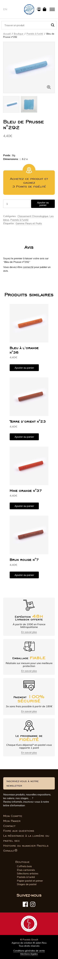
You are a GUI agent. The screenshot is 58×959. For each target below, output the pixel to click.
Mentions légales (29, 953)
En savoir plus (29, 632)
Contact (9, 826)
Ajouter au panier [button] (24, 367)
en (5, 9)
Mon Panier (11, 821)
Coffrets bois (24, 866)
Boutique (19, 33)
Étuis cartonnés (26, 869)
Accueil (7, 33)
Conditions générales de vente (29, 950)
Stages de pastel (26, 884)
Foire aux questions (18, 831)
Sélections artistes (27, 873)
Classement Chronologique (33, 216)
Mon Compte (12, 816)
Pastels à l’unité (26, 877)
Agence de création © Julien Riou (29, 942)
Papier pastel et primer (30, 880)
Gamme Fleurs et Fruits (29, 223)
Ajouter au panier (43, 204)
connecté (28, 267)
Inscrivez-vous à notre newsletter (22, 783)
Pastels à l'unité (35, 33)
